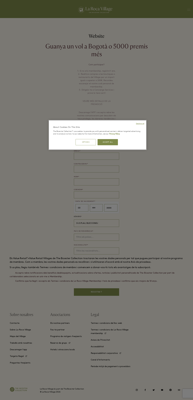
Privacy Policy (114, 134)
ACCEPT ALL (108, 142)
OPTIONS (86, 142)
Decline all (140, 124)
